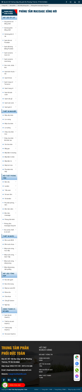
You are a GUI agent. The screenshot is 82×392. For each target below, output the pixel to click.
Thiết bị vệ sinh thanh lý (9, 322)
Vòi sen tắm (8, 194)
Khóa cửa (7, 292)
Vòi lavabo (8, 198)
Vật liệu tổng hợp (8, 275)
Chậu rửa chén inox (9, 133)
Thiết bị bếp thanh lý (8, 329)
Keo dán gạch (9, 280)
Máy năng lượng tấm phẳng (9, 268)
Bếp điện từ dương (10, 153)
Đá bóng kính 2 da (9, 35)
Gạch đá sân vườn (8, 93)
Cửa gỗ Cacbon (9, 300)
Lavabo (7, 186)
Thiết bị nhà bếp (9, 111)
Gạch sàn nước (9, 103)
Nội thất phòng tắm (9, 177)
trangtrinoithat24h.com (17, 374)
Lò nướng (7, 128)
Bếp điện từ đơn (9, 157)
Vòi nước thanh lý (10, 334)
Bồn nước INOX (9, 240)
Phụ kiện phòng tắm (9, 204)
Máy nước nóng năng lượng (9, 262)
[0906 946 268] (5, 385)
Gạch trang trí (9, 88)
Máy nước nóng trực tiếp (9, 249)
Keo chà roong (9, 284)
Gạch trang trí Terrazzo (8, 83)
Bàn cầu (7, 182)
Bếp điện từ (8, 161)
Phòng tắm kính (10, 219)
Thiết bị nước (8, 236)
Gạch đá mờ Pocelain (8, 41)
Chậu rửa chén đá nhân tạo (8, 139)
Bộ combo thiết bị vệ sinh (9, 231)
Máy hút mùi (8, 165)
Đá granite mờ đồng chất (8, 23)
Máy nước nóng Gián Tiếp (9, 256)
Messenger (77, 379)
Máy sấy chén (9, 115)
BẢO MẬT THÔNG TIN (45, 354)
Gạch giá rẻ (8, 107)
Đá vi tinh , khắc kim (9, 66)
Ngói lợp (7, 305)
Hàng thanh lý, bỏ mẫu (9, 310)
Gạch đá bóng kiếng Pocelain (8, 48)
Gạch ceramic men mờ (8, 54)
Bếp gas (7, 148)
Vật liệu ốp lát (9, 18)
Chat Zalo (77, 366)
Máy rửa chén (9, 123)
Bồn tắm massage (7, 214)
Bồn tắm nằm (9, 209)
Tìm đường (76, 360)
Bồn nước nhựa (9, 244)
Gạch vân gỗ (8, 99)
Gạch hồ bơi (8, 78)
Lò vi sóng (8, 119)
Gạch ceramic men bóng (8, 60)
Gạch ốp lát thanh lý (8, 316)
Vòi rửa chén (8, 144)
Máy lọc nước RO (10, 288)
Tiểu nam (8, 190)
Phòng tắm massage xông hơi (10, 224)
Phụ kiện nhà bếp (9, 170)
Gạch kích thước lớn (9, 73)
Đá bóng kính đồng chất (8, 29)
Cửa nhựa (8, 296)
